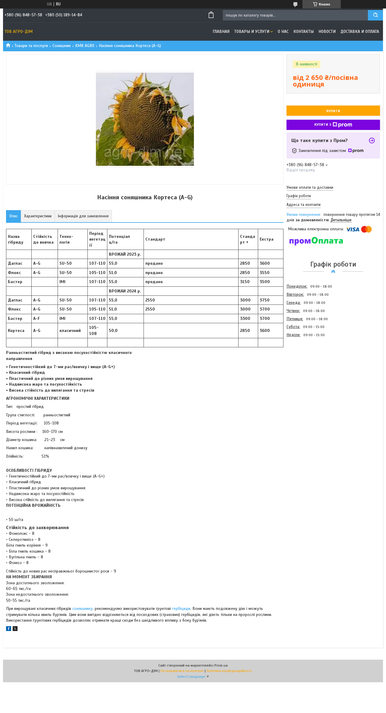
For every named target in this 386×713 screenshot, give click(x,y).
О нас (283, 31)
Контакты (303, 31)
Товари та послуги (31, 45)
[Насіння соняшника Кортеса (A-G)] (308, 371)
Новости (327, 31)
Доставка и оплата (359, 31)
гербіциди (181, 608)
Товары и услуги (251, 31)
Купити (333, 111)
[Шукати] (375, 15)
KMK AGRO (84, 45)
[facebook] (8, 629)
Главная (221, 31)
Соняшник (61, 45)
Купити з (322, 124)
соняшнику (82, 608)
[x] (15, 629)
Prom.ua (221, 665)
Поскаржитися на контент (182, 671)
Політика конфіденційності (229, 671)
